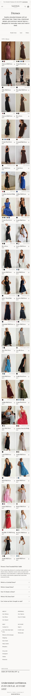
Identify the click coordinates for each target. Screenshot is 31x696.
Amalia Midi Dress (21, 454)
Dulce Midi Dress (6, 90)
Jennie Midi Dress (20, 480)
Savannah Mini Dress (21, 142)
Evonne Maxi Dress (21, 64)
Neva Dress (19, 116)
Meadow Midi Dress (21, 298)
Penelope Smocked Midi (8, 194)
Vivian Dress (19, 168)
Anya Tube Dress (6, 350)
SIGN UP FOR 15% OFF (9, 671)
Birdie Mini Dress (6, 480)
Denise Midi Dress (21, 324)
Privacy (9, 692)
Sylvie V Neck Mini (6, 298)
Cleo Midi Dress (6, 168)
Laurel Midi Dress (6, 454)
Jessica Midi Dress (21, 246)
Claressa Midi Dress (7, 64)
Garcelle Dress (20, 350)
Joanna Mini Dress (21, 220)
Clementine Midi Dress (7, 324)
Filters (27, 32)
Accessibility (20, 692)
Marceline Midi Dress (21, 90)
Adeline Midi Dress (21, 194)
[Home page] (15, 6)
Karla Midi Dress (20, 272)
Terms (14, 692)
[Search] (25, 6)
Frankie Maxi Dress (21, 376)
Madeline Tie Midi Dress (8, 532)
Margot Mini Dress (21, 506)
